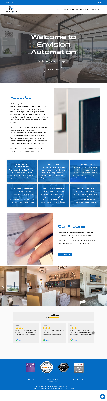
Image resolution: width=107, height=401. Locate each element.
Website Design (59, 386)
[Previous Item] (3, 286)
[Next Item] (104, 286)
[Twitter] (98, 2)
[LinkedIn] (101, 2)
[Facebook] (96, 2)
